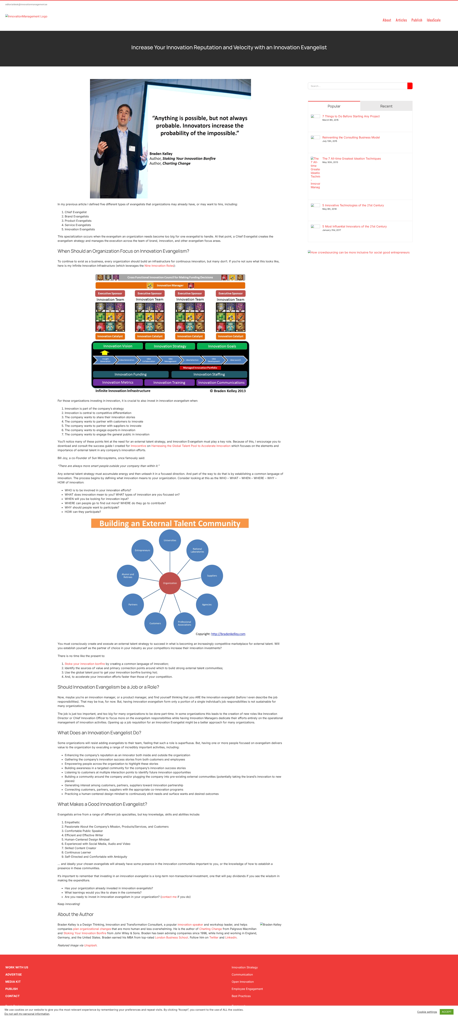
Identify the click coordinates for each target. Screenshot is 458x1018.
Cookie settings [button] (427, 1012)
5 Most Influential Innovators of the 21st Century (354, 226)
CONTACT (12, 996)
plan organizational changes (92, 929)
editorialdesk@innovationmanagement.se (26, 4)
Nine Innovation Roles (159, 265)
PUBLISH (11, 989)
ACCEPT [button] (446, 1011)
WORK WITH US (16, 967)
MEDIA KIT (13, 981)
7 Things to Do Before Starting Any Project (351, 116)
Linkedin (231, 937)
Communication (242, 974)
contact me (169, 897)
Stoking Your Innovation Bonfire (85, 933)
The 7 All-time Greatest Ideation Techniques (351, 158)
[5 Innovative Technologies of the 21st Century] (315, 205)
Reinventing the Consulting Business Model (351, 137)
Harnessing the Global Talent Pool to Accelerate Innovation (190, 446)
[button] (446, 20)
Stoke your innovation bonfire (85, 664)
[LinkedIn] (320, 271)
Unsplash (90, 945)
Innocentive (138, 446)
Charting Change (210, 929)
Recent (386, 106)
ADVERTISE (13, 974)
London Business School (171, 937)
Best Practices (241, 996)
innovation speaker (190, 924)
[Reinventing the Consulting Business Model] (315, 138)
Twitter (213, 937)
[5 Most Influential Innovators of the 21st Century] (315, 227)
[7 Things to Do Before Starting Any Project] (315, 116)
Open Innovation (243, 981)
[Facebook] (315, 271)
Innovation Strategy (245, 967)
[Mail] (326, 271)
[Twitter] (309, 271)
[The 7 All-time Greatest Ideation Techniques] (315, 159)
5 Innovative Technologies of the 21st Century (353, 205)
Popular (334, 106)
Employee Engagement (247, 989)
